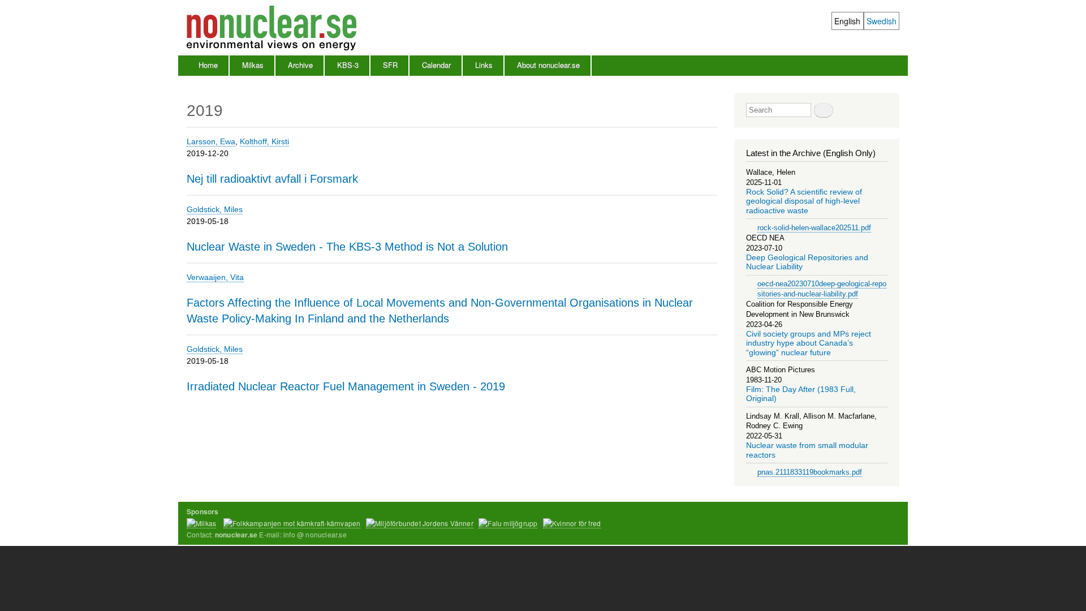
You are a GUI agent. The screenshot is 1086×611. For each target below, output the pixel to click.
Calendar (436, 64)
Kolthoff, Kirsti (264, 141)
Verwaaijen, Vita (215, 277)
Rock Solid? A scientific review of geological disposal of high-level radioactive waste (804, 201)
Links (484, 64)
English (847, 21)
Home (208, 64)
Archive (300, 64)
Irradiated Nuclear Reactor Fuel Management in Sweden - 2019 (346, 386)
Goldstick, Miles (215, 209)
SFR (390, 64)
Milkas (253, 64)
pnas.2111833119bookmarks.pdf (809, 472)
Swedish (882, 21)
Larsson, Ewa (211, 141)
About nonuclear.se (548, 64)
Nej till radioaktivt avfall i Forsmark (272, 179)
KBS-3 (348, 64)
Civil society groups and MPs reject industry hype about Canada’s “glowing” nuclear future (808, 343)
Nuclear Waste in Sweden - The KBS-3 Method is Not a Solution (347, 246)
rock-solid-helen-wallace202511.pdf (814, 227)
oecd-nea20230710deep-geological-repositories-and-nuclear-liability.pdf (821, 288)
